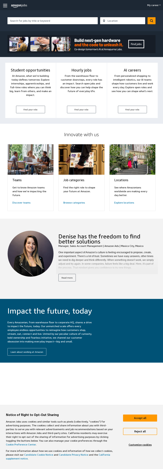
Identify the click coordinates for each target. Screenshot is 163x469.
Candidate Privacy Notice (73, 454)
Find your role (30, 109)
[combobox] (52, 20)
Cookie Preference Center (21, 444)
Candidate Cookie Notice (38, 454)
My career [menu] (153, 5)
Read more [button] (67, 277)
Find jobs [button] (136, 44)
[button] (5, 5)
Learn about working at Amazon (27, 352)
